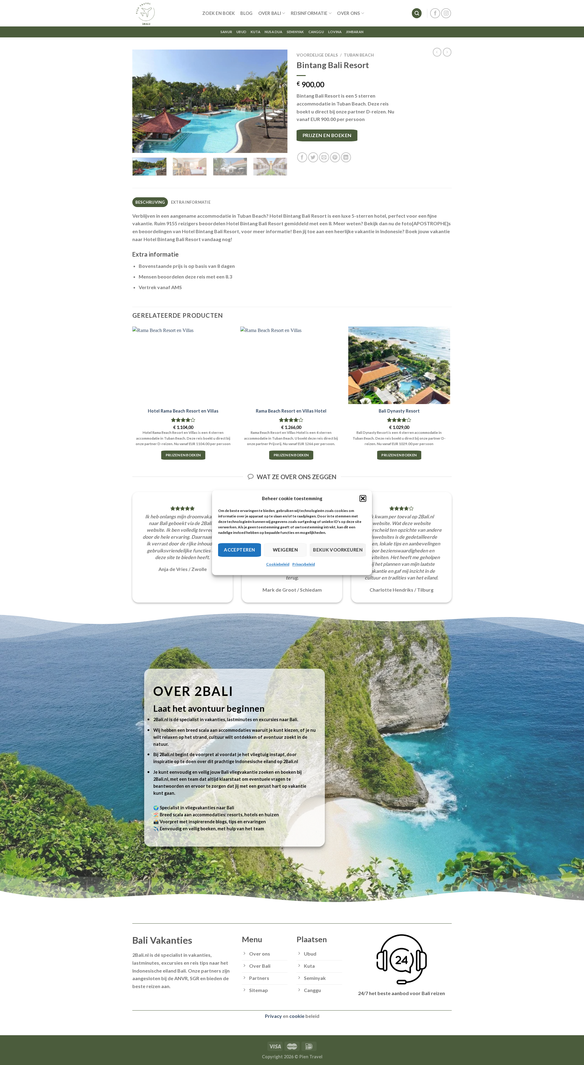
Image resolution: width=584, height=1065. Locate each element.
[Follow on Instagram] (446, 13)
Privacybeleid (303, 564)
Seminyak (295, 32)
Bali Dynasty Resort (399, 410)
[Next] (276, 101)
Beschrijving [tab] (150, 202)
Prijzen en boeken (327, 135)
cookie (296, 1016)
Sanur (226, 32)
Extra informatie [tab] (190, 202)
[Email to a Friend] (324, 157)
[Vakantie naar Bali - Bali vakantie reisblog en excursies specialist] (162, 13)
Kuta (255, 32)
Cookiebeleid (277, 564)
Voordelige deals (317, 55)
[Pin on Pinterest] (335, 157)
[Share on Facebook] (302, 157)
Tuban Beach (359, 55)
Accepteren (239, 549)
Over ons (348, 13)
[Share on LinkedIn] (346, 157)
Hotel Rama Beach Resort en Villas (183, 410)
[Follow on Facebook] (435, 13)
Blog (246, 13)
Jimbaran (354, 32)
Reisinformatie (309, 13)
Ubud (241, 32)
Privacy (273, 1016)
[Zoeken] (417, 13)
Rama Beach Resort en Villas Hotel (291, 410)
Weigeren (285, 549)
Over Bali (269, 13)
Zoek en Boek (218, 13)
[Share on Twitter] (313, 157)
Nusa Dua (274, 32)
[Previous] (142, 101)
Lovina (335, 32)
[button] (363, 498)
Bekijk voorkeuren (338, 549)
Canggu (316, 32)
